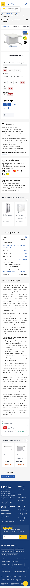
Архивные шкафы (6, 561)
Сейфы (4, 554)
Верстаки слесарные (7, 558)
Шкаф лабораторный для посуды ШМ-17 (8, 215)
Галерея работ (22, 497)
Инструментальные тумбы (21, 558)
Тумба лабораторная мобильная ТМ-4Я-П (21, 215)
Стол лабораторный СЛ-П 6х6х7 (8, 455)
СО (26, 237)
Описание (16, 26)
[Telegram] (10, 502)
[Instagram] (6, 502)
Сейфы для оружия (12, 554)
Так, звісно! (9, 10)
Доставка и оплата (23, 492)
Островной (22, 259)
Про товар (5, 26)
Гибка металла (5, 516)
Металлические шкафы (7, 548)
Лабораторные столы (9, 13)
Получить (22, 537)
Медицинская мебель (19, 564)
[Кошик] (26, 4)
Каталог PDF (21, 500)
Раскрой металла (6, 513)
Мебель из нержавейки (7, 568)
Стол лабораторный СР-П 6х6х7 (21, 455)
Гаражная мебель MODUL (21, 568)
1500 (25, 253)
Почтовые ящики (6, 571)
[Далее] (26, 200)
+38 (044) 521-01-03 (24, 514)
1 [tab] (13, 46)
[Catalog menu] (3, 4)
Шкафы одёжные (19, 548)
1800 (25, 250)
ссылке (4, 154)
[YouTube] (13, 502)
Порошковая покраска (7, 521)
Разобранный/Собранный (14, 271)
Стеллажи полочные (7, 551)
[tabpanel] (13, 39)
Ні (15, 10)
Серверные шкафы (6, 564)
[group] (15, 214)
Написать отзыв (8, 476)
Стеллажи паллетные (19, 551)
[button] (25, 583)
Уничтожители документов (19, 571)
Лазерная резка (5, 510)
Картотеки (15, 561)
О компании (21, 489)
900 (25, 256)
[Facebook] (2, 502)
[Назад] (23, 200)
